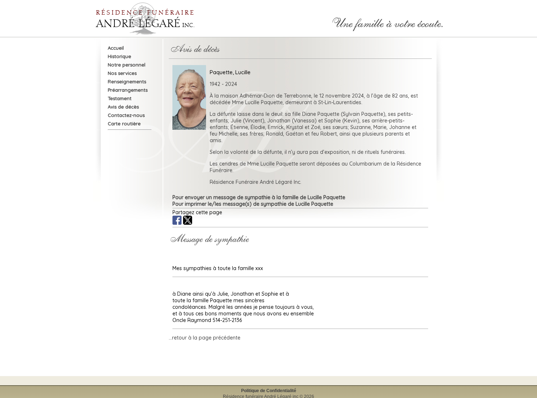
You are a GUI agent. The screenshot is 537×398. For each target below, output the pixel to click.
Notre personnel (126, 65)
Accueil (116, 48)
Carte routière (124, 123)
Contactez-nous (126, 115)
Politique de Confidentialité (268, 390)
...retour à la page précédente (204, 337)
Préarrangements (128, 90)
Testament (120, 98)
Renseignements (127, 81)
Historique (119, 56)
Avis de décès (123, 107)
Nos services (122, 73)
